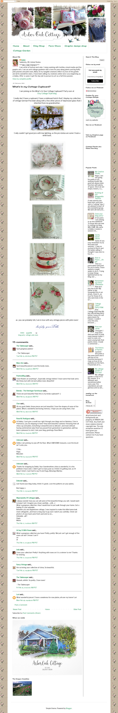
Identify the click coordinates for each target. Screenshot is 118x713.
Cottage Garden (21, 50)
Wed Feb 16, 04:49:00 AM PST (27, 369)
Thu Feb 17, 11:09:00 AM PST (26, 523)
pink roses (35, 335)
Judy (18, 550)
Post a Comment (21, 605)
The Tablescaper (22, 346)
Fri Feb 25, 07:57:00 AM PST (26, 588)
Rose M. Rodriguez (23, 419)
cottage (28, 335)
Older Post (77, 609)
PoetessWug (21, 376)
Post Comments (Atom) (32, 613)
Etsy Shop (39, 46)
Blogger (69, 708)
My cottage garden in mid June (99, 371)
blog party (21, 335)
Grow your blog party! (99, 215)
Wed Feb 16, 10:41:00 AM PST (27, 433)
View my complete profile (22, 79)
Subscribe (95, 81)
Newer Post (17, 609)
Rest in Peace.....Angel (99, 260)
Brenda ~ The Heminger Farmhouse (29, 391)
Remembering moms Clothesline (99, 283)
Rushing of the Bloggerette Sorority (99, 195)
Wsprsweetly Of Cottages (25, 498)
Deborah (19, 481)
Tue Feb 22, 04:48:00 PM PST (27, 570)
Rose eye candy (98, 328)
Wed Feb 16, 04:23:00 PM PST (27, 457)
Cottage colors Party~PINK (99, 305)
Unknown (19, 440)
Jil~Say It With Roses (24, 530)
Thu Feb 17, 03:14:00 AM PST (27, 491)
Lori (17, 595)
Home (16, 46)
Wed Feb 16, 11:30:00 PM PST (27, 474)
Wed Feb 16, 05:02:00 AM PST (27, 384)
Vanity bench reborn (97, 237)
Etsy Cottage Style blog (47, 94)
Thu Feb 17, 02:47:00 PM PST (27, 558)
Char (18, 404)
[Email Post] (36, 333)
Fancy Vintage (21, 565)
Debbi (23, 60)
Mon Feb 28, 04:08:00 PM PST (27, 600)
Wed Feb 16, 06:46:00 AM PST (27, 397)
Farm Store (55, 46)
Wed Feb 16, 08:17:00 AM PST (27, 412)
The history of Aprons (99, 349)
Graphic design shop (76, 46)
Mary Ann (20, 363)
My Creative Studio (99, 173)
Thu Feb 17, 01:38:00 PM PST (27, 543)
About (26, 46)
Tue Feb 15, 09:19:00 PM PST (26, 356)
